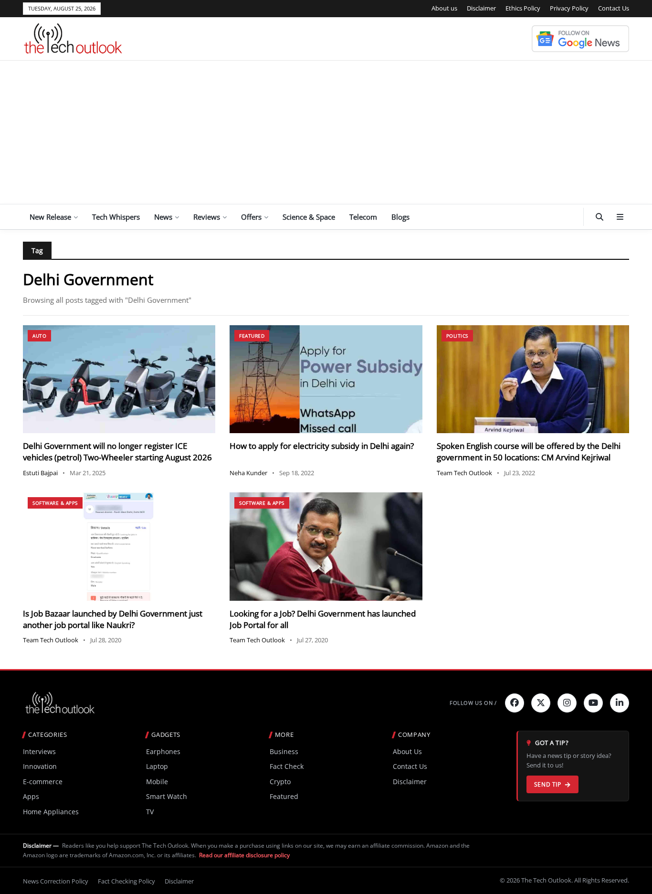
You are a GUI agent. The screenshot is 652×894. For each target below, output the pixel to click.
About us (444, 8)
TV (150, 811)
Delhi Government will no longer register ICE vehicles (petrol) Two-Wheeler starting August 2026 (117, 451)
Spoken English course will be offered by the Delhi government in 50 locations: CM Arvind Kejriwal (528, 451)
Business (284, 751)
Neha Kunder (248, 472)
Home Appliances (51, 811)
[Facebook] (514, 703)
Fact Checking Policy (126, 881)
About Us (407, 751)
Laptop (157, 766)
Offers (251, 217)
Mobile (157, 781)
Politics (457, 335)
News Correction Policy (55, 881)
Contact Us (613, 8)
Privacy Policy (569, 8)
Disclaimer (481, 8)
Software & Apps (55, 503)
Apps (31, 796)
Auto (39, 335)
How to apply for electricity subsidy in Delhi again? (322, 445)
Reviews (206, 217)
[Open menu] (620, 217)
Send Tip (547, 784)
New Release (50, 217)
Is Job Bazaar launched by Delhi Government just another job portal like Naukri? (112, 619)
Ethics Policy (522, 8)
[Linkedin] (619, 703)
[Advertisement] (326, 132)
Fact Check (287, 766)
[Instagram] (567, 703)
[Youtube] (593, 703)
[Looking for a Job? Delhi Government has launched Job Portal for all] (326, 546)
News (163, 217)
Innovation (40, 766)
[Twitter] (540, 703)
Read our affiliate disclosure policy (244, 855)
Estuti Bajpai (40, 472)
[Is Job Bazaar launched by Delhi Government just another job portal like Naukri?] (119, 546)
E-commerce (43, 781)
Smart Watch (166, 796)
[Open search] (599, 217)
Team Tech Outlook (464, 472)
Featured (251, 335)
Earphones (163, 751)
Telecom (363, 217)
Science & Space (309, 217)
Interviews (39, 751)
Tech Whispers (116, 217)
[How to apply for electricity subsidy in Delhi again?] (326, 379)
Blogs (400, 217)
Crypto (280, 781)
